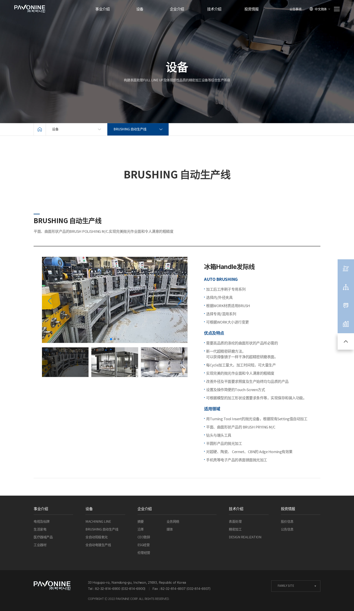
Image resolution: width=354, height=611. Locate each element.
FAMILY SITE (286, 586)
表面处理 (235, 522)
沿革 (140, 529)
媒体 (170, 529)
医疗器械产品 (43, 537)
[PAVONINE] (29, 9)
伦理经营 (143, 553)
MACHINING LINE (98, 522)
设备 (139, 9)
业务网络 (173, 522)
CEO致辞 (143, 537)
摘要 (140, 522)
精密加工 (235, 529)
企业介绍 (177, 9)
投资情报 (251, 9)
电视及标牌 (42, 522)
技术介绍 (214, 9)
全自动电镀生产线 (98, 545)
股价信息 (287, 522)
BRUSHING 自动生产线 (101, 529)
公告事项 (295, 9)
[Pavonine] (52, 585)
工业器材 (40, 545)
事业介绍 (102, 9)
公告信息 (287, 529)
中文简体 (321, 9)
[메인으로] (40, 129)
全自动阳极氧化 (96, 537)
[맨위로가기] (346, 341)
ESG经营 (143, 545)
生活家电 (40, 529)
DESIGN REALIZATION (245, 537)
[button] (179, 300)
